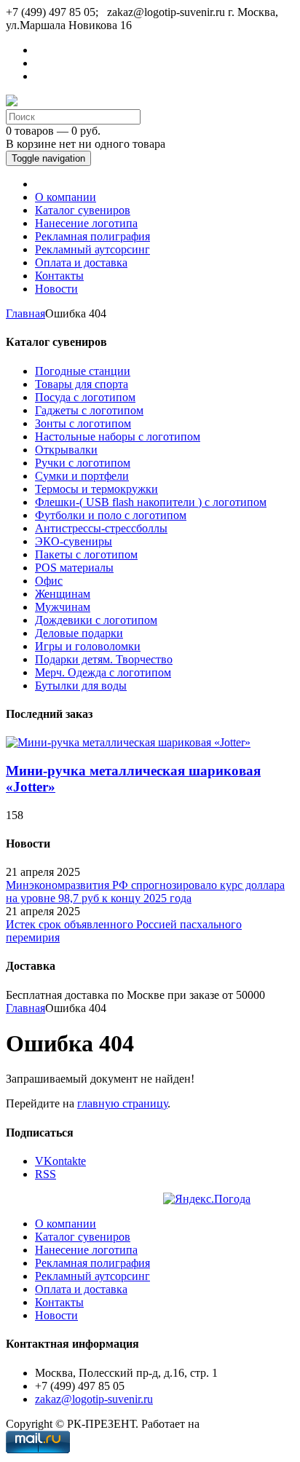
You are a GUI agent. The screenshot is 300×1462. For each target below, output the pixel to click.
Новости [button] (56, 288)
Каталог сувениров (82, 1236)
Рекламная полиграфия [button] (92, 236)
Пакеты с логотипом (86, 554)
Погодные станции (82, 371)
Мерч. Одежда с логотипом (103, 672)
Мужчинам (62, 607)
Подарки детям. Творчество (104, 659)
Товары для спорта (81, 384)
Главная (25, 313)
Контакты (59, 1302)
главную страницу (122, 1103)
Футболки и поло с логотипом (110, 515)
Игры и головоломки (88, 646)
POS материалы (74, 567)
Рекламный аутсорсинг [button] (92, 249)
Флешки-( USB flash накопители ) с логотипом (151, 502)
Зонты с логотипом (83, 423)
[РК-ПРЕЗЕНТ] (11, 102)
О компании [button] (65, 197)
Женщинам (62, 594)
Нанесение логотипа (86, 1250)
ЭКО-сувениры (73, 541)
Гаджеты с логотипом (89, 410)
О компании (65, 1223)
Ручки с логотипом (82, 463)
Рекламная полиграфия (92, 1263)
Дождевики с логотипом (96, 620)
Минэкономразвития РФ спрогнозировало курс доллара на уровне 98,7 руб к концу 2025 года (145, 891)
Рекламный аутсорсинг (92, 1276)
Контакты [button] (59, 275)
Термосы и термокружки (96, 489)
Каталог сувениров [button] (82, 210)
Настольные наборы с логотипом (117, 436)
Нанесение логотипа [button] (86, 223)
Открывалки (66, 449)
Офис (49, 580)
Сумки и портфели (82, 476)
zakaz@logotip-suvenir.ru (94, 1399)
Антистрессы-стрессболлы (101, 528)
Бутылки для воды (81, 685)
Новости (56, 1315)
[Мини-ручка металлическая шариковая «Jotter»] (128, 742)
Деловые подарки (79, 633)
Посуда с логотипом (85, 397)
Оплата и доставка (81, 1289)
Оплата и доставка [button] (81, 262)
